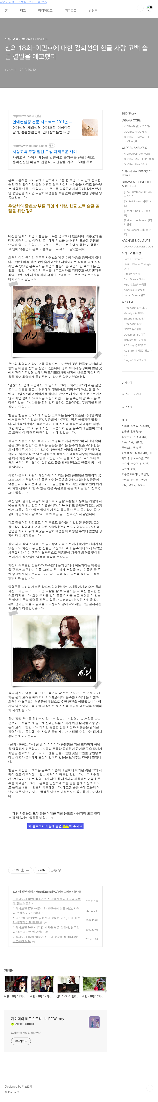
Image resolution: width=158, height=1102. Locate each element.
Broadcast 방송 (133, 323)
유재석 (125, 458)
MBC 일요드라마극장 (135, 284)
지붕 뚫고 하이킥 (130, 474)
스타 (124, 485)
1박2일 (144, 479)
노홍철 (125, 426)
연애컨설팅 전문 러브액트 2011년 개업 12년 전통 (43, 122)
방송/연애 (127, 436)
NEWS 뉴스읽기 (132, 329)
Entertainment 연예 (135, 318)
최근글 (125, 394)
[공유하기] (22, 870)
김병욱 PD (136, 431)
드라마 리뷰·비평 (23, 891)
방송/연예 (145, 463)
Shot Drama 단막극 (134, 279)
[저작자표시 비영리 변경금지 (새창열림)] (55, 870)
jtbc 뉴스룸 (137, 458)
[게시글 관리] (27, 870)
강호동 (132, 485)
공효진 (125, 469)
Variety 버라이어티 (134, 313)
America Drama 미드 (136, 290)
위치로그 (71, 11)
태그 (23, 11)
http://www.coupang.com (30, 145)
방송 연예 (138, 447)
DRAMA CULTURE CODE (138, 246)
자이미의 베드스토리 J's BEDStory (23, 2)
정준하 (134, 479)
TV (147, 458)
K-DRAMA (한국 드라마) (137, 126)
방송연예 (144, 426)
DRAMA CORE (131, 120)
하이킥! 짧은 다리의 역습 (134, 453)
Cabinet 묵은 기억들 (135, 340)
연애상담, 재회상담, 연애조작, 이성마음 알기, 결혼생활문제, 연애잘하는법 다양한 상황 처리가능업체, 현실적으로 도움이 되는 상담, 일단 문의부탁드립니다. (43, 129)
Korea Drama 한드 (46, 891)
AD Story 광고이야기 (135, 345)
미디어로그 (45, 11)
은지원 (139, 442)
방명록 (93, 11)
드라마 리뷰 (140, 436)
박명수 (134, 426)
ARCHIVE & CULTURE (136, 240)
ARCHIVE (128, 302)
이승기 (125, 463)
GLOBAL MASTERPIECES (139, 159)
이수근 (134, 463)
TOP (149, 1088)
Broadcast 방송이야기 (136, 307)
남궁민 (125, 431)
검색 (140, 8)
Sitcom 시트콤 (132, 273)
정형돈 (141, 485)
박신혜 (144, 474)
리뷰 (124, 442)
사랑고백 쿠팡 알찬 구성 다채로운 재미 (45, 151)
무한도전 (126, 447)
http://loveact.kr (23, 116)
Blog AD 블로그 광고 (135, 360)
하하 (133, 469)
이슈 (131, 442)
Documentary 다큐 (134, 334)
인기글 (137, 394)
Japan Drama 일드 (134, 295)
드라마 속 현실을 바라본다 (26, 1032)
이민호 (125, 479)
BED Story (129, 113)
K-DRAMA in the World (137, 153)
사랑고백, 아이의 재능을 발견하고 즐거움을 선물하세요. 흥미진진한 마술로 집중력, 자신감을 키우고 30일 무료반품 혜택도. (54, 159)
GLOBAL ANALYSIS (135, 131)
